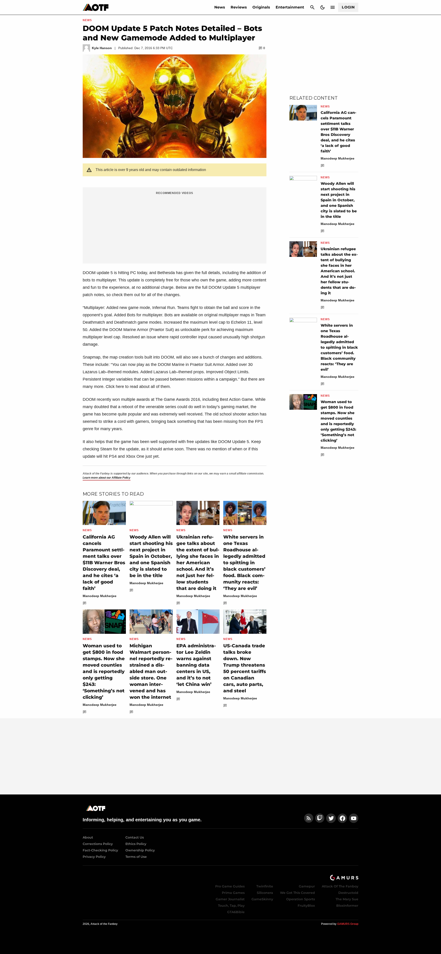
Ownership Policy (140, 850)
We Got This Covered (297, 893)
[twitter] (331, 818)
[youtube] (354, 818)
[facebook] (342, 818)
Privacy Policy (94, 857)
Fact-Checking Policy (100, 850)
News (219, 7)
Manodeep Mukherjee (99, 596)
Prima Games (233, 893)
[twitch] (319, 818)
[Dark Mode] (322, 7)
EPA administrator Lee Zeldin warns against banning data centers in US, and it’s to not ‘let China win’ (196, 665)
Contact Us (134, 837)
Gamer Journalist (230, 899)
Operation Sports (300, 899)
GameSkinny (262, 899)
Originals (261, 7)
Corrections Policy (98, 844)
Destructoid (348, 893)
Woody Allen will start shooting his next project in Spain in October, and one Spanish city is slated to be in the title (151, 556)
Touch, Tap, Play (231, 905)
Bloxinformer (347, 905)
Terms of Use (136, 857)
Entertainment (290, 7)
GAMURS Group (347, 924)
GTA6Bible (236, 912)
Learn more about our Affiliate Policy (106, 477)
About (88, 837)
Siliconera (265, 893)
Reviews (239, 7)
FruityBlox (306, 905)
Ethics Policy (135, 844)
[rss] (308, 818)
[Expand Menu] (332, 7)
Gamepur (307, 886)
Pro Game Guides (230, 886)
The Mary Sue (347, 899)
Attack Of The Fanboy (340, 886)
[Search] (312, 7)
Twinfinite (264, 886)
